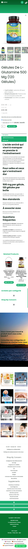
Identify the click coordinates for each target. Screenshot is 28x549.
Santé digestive (14, 486)
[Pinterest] (14, 509)
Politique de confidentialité (13, 449)
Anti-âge (14, 462)
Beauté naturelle (14, 496)
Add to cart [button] (9, 282)
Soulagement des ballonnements (14, 460)
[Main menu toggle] (22, 2)
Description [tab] (5, 135)
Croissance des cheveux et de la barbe (14, 476)
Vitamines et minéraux (14, 485)
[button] (26, 15)
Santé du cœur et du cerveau (14, 488)
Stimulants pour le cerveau (14, 466)
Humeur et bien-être (14, 494)
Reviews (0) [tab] (5, 140)
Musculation (14, 478)
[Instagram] (14, 505)
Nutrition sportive (14, 492)
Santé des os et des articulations (14, 490)
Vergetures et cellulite (14, 464)
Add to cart (12, 126)
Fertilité (14, 472)
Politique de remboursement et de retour (14, 452)
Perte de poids (14, 470)
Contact (19, 446)
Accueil (8, 446)
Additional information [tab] (8, 137)
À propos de (13, 446)
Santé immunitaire (14, 498)
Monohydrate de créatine (8, 213)
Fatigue (14, 474)
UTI (14, 468)
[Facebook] (14, 502)
